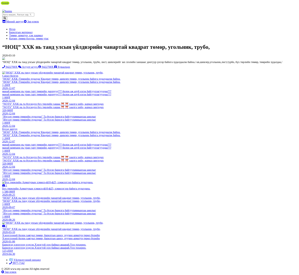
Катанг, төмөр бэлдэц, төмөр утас (29, 38)
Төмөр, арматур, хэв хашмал (26, 35)
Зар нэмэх (33, 21)
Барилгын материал (21, 32)
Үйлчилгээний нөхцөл (27, 259)
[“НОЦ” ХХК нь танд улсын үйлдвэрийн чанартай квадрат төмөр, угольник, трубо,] (52, 72)
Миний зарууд (15, 21)
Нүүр (12, 29)
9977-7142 (18, 263)
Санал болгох (10, 75)
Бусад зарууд (9, 129)
